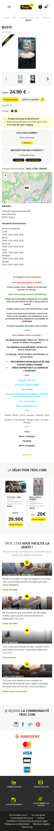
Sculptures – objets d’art (29, 17)
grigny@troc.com (30, 406)
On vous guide (38, 815)
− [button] (5, 179)
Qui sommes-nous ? (18, 815)
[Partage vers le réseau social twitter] (16, 111)
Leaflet (30, 202)
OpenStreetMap (39, 202)
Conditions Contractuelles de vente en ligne (27, 821)
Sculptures (46, 17)
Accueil (6, 17)
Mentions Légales (41, 824)
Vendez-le (27, 143)
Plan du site (27, 827)
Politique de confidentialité (16, 824)
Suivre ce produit (33, 99)
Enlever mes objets (10, 623)
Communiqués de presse (21, 818)
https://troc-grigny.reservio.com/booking (27, 294)
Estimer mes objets (10, 589)
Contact (40, 818)
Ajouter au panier (16, 524)
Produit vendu (11, 99)
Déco (14, 17)
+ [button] (5, 175)
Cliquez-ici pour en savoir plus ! (15, 691)
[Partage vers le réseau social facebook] (12, 111)
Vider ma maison (9, 657)
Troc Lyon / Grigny (36, 168)
